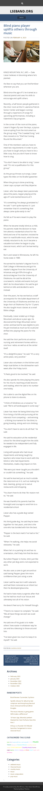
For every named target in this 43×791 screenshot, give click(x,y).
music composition (16, 774)
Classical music (16, 648)
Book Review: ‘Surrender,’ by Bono (22, 697)
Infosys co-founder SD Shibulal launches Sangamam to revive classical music (21, 728)
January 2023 (14, 679)
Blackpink (14, 745)
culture (16, 750)
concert (31, 750)
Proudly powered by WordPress (13, 787)
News (9, 745)
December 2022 (15, 681)
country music (15, 769)
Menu (21, 18)
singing (21, 750)
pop (8, 742)
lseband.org (21, 11)
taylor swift (36, 750)
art (24, 750)
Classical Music (22, 745)
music (36, 741)
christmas (9, 752)
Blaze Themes (24, 789)
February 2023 (15, 676)
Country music (27, 747)
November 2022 (15, 683)
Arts (11, 742)
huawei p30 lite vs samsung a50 (20, 742)
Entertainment (16, 747)
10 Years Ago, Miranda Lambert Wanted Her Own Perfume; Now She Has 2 (23, 720)
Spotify (12, 750)
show (27, 750)
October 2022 (15, 686)
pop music (14, 776)
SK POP (30, 742)
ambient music (15, 764)
